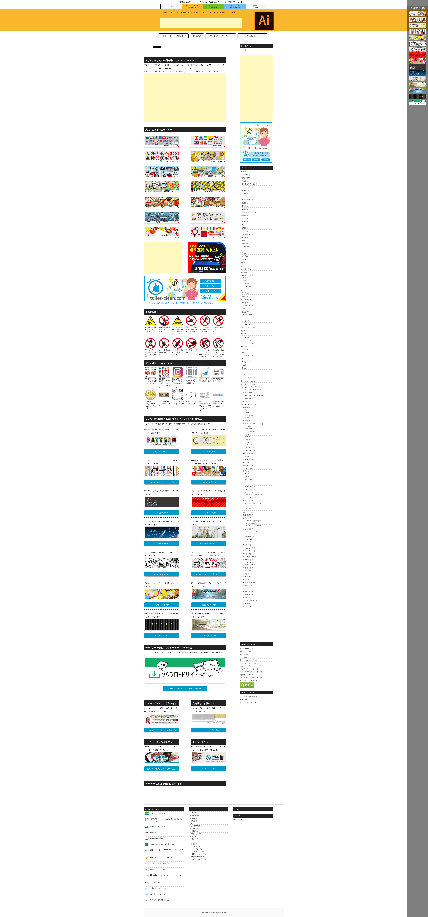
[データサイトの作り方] (417, 104)
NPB (246, 473)
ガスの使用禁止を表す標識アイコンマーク (178, 352)
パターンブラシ (246, 343)
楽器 (243, 209)
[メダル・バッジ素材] (417, 39)
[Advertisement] (201, 23)
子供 (244, 283)
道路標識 (246, 421)
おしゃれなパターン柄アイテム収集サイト (161, 730)
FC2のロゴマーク (156, 832)
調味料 (244, 240)
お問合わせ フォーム (256, 6)
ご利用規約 (197, 36)
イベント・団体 (248, 468)
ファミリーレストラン (250, 531)
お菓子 (244, 237)
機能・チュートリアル (248, 381)
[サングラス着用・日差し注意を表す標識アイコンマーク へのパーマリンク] (177, 325)
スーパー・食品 (248, 431)
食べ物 (243, 216)
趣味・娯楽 (246, 603)
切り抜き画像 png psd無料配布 (235, 6)
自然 (243, 203)
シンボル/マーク (247, 405)
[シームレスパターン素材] (417, 21)
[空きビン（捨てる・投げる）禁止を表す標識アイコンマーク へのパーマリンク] (218, 348)
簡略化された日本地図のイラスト (205, 380)
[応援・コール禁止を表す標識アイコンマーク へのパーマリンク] (191, 325)
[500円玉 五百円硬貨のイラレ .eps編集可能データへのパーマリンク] (150, 399)
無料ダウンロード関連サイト (250, 644)
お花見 (244, 359)
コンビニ (247, 426)
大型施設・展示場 (248, 600)
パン (243, 231)
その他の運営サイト (252, 36)
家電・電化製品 (247, 178)
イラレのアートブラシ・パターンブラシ (162, 482)
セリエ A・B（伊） (249, 492)
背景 (242, 334)
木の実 (244, 259)
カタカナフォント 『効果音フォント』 (208, 574)
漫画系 (244, 312)
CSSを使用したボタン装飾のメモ (250, 681)
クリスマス (245, 377)
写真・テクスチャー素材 (208, 543)
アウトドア (246, 554)
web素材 (243, 303)
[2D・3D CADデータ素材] (417, 86)
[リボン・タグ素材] (417, 56)
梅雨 (243, 365)
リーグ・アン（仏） (250, 497)
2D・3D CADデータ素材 (208, 635)
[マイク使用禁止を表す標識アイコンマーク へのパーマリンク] (204, 325)
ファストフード (248, 534)
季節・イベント (246, 346)
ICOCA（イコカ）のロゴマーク (160, 869)
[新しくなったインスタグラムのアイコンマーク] (177, 376)
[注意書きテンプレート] (417, 62)
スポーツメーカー (248, 551)
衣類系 (244, 193)
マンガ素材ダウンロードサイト (249, 669)
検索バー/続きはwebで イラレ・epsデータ (219, 403)
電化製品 (246, 585)
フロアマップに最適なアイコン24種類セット (191, 380)
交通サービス (247, 571)
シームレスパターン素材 (161, 451)
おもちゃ (245, 196)
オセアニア (247, 442)
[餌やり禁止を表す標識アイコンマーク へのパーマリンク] (191, 348)
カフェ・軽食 (248, 536)
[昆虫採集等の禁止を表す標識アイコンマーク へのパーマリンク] (164, 348)
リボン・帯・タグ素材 (208, 513)
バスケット (246, 500)
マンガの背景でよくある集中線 (178, 402)
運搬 (244, 579)
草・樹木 (245, 256)
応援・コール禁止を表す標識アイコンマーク (191, 329)
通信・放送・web (248, 557)
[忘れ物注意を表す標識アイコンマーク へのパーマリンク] (150, 325)
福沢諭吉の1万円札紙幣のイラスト (164, 403)
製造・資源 (246, 594)
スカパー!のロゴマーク (157, 894)
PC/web (244, 175)
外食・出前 (246, 529)
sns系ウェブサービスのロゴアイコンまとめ (151, 380)
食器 (243, 243)
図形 (242, 318)
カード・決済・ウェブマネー (252, 395)
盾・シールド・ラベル (249, 327)
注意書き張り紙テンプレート (248, 675)
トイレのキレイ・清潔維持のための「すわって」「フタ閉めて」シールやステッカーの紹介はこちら (179, 303)
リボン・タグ (246, 309)
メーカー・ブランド (250, 562)
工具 (243, 206)
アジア (246, 437)
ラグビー (246, 506)
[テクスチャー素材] (417, 80)
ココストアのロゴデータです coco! (162, 844)
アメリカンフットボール (250, 503)
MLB (246, 476)
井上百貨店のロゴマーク (158, 888)
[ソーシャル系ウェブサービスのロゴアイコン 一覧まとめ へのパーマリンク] (150, 376)
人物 (242, 272)
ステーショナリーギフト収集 (209, 730)
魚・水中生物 (245, 269)
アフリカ (247, 439)
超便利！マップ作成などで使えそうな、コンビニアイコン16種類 (164, 382)
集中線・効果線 (248, 314)
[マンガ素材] (417, 44)
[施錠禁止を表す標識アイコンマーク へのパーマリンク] (218, 325)
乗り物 (244, 293)
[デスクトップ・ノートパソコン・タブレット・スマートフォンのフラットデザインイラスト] (204, 399)
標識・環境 (246, 407)
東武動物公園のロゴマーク (159, 882)
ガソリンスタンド (249, 428)
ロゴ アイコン (246, 384)
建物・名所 (244, 299)
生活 (244, 588)
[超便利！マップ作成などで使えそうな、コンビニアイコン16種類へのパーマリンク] (164, 376)
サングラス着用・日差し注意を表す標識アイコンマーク (178, 330)
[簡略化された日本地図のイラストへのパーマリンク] (204, 376)
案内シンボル (248, 410)
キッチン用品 (246, 187)
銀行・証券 (246, 515)
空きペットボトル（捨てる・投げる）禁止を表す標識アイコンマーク (205, 354)
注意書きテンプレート (208, 482)
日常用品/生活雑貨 (248, 184)
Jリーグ (246, 481)
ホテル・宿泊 (247, 606)
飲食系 (245, 545)
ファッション (247, 548)
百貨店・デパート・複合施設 (252, 526)
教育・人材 (246, 591)
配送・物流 (246, 459)
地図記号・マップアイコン (251, 424)
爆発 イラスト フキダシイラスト (191, 403)
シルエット (245, 275)
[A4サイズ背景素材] (417, 68)
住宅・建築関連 (248, 582)
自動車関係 (246, 560)
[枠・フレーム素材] (417, 27)
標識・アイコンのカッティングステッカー (161, 769)
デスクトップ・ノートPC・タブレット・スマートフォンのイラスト (205, 405)
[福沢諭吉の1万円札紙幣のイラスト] (164, 399)
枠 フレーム (246, 324)
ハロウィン (245, 374)
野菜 (243, 221)
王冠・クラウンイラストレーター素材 (251, 678)
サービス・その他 (249, 564)
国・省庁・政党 (248, 450)
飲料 (243, 228)
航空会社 (246, 576)
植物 (242, 250)
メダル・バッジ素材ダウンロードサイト (252, 666)
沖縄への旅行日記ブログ (247, 699)
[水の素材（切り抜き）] (417, 74)
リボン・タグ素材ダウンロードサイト (251, 672)
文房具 (244, 190)
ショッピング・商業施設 (250, 521)
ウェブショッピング (249, 392)
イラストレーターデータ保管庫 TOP (173, 36)
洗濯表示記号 (247, 465)
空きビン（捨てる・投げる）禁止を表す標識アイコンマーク (218, 353)
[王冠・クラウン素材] (417, 98)
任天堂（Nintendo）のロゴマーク (161, 863)
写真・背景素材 (244, 654)
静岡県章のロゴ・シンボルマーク (161, 857)
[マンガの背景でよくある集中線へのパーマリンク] (177, 399)
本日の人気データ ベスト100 (220, 36)
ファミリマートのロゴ (157, 813)
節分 (243, 352)
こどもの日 (245, 362)
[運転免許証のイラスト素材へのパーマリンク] (218, 376)
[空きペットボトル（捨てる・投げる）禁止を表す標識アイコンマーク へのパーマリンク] (204, 348)
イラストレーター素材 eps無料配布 (192, 6)
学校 (244, 456)
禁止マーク (247, 415)
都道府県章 (246, 453)
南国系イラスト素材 (209, 605)
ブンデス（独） (248, 487)
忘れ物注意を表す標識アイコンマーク (151, 329)
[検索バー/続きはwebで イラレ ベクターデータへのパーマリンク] (218, 399)
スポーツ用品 (246, 200)
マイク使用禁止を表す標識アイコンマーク (205, 329)
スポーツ (246, 286)
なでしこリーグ (248, 484)
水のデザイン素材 (161, 543)
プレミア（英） (248, 489)
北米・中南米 (248, 447)
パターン (243, 337)
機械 (242, 290)
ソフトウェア (247, 398)
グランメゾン (248, 541)
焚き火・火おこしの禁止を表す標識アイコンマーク (151, 353)
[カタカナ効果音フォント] (417, 50)
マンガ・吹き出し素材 (161, 574)
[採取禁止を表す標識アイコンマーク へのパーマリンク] (164, 325)
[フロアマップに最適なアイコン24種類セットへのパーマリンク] (191, 376)
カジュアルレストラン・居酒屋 (252, 539)
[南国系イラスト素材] (417, 92)
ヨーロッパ (247, 444)
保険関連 (246, 518)
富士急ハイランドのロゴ (158, 826)
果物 (243, 218)
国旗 (244, 434)
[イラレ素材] (417, 15)
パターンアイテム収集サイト (248, 696)
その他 (244, 247)
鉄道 (244, 574)
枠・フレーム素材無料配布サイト (250, 660)
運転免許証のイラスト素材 (218, 379)
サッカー (246, 479)
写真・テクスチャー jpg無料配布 (214, 6)
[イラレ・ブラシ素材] (417, 33)
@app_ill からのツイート (240, 819)
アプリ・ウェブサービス (250, 389)
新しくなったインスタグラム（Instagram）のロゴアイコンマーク (178, 382)
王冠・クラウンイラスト (161, 635)
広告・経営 (246, 597)
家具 (243, 181)
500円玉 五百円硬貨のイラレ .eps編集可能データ (151, 404)
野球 (244, 471)
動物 (242, 263)
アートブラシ (245, 340)
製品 (244, 462)
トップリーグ (248, 508)
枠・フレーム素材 (208, 451)
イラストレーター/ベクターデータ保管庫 (214, 913)
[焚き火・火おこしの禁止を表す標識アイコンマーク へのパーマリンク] (150, 348)
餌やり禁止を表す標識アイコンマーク (191, 352)
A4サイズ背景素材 (161, 513)
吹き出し (245, 321)
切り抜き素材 (244, 657)
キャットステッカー (209, 768)
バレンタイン (246, 355)
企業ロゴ (245, 512)
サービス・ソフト (247, 387)
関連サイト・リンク (247, 692)
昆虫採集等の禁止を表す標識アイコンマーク (164, 352)
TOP (171, 6)
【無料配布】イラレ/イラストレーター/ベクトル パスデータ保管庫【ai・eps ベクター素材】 (198, 12)
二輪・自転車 (247, 568)
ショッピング (246, 305)
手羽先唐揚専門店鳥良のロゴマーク (162, 900)
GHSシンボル (248, 417)
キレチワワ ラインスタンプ (248, 702)
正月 (243, 349)
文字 (242, 331)
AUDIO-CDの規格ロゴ (157, 838)
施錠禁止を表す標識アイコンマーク (218, 329)
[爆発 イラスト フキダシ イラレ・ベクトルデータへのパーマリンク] (191, 399)
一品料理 (245, 234)
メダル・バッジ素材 (162, 605)
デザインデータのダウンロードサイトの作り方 (185, 688)
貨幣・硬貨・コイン (248, 212)
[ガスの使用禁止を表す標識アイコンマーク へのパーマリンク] (177, 348)
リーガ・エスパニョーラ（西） (252, 494)
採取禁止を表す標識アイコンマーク (164, 329)
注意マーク (247, 412)
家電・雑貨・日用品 (250, 523)
